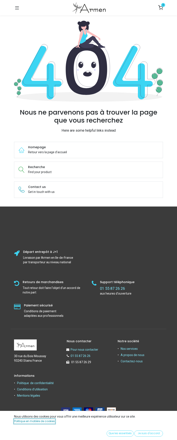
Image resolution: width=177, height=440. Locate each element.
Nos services (129, 348)
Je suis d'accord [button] (149, 433)
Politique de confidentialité (35, 383)
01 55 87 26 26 (80, 356)
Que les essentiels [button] (120, 433)
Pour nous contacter (84, 349)
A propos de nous (132, 355)
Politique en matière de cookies (34, 421)
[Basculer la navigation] (17, 8)
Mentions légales (28, 395)
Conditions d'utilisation (32, 389)
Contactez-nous (132, 361)
